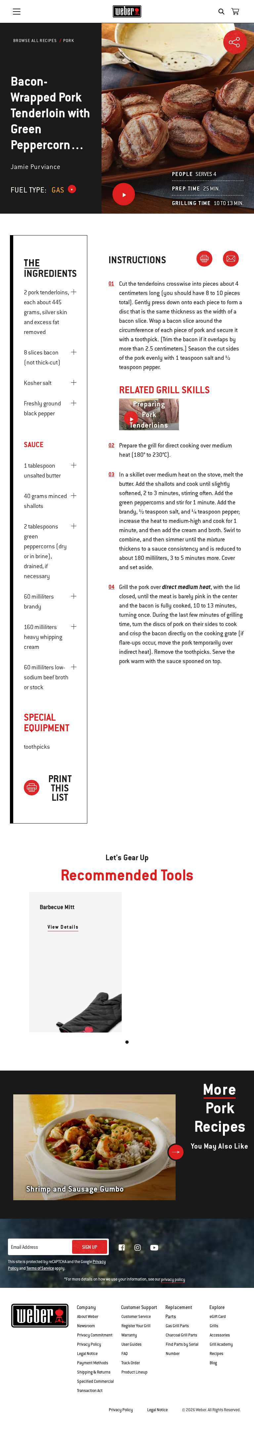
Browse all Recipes (35, 40)
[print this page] (207, 258)
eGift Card (218, 1316)
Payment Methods (92, 1363)
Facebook (122, 1247)
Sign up (89, 1247)
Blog (213, 1363)
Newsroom (86, 1326)
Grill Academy (221, 1344)
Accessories (220, 1335)
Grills (214, 1326)
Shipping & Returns (93, 1372)
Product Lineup (134, 1372)
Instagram (138, 1247)
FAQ (124, 1353)
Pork (68, 40)
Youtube (154, 1247)
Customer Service (136, 1316)
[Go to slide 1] (127, 1042)
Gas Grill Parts (177, 1326)
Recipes (216, 1353)
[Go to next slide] (176, 1152)
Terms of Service (40, 1268)
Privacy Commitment (94, 1335)
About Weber (87, 1316)
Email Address (24, 1247)
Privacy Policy (89, 1344)
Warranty (129, 1335)
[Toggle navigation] (16, 11)
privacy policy (173, 1279)
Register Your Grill (135, 1326)
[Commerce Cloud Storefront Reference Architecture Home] (127, 11)
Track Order (130, 1363)
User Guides (131, 1344)
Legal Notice (87, 1353)
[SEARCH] (223, 12)
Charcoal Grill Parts (181, 1335)
